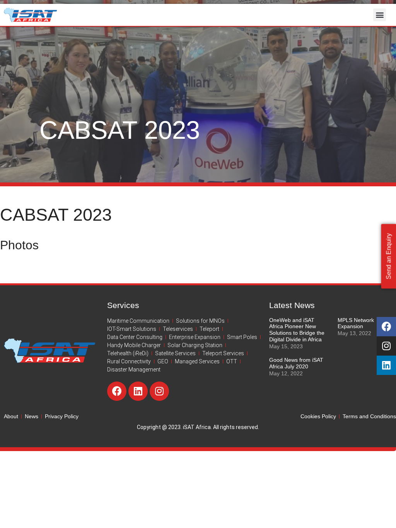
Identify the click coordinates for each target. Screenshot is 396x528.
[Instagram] (159, 391)
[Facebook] (116, 391)
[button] (379, 15)
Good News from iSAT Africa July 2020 (296, 363)
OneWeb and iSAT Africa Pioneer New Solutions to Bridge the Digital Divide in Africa (296, 329)
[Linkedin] (138, 391)
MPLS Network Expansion (356, 323)
